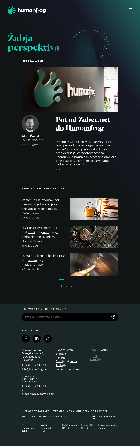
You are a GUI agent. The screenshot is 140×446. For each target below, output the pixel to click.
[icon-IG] (48, 339)
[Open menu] (130, 10)
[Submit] (112, 317)
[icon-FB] (26, 339)
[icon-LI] (37, 339)
